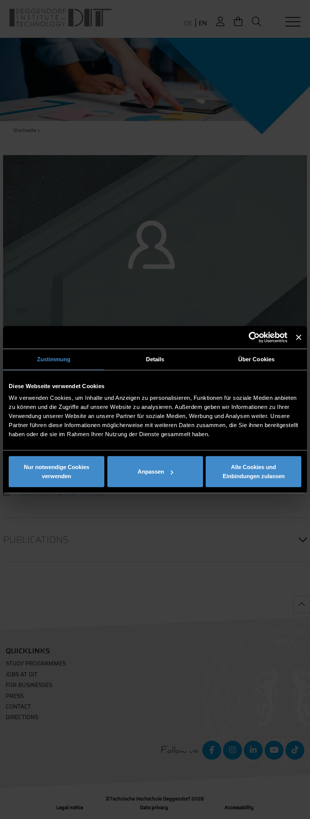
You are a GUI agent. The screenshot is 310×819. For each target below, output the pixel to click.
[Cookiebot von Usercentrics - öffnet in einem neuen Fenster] (254, 337)
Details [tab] (155, 359)
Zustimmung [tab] (54, 359)
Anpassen (151, 471)
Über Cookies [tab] (256, 359)
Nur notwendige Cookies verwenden (56, 471)
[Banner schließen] (298, 337)
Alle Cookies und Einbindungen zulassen (254, 471)
